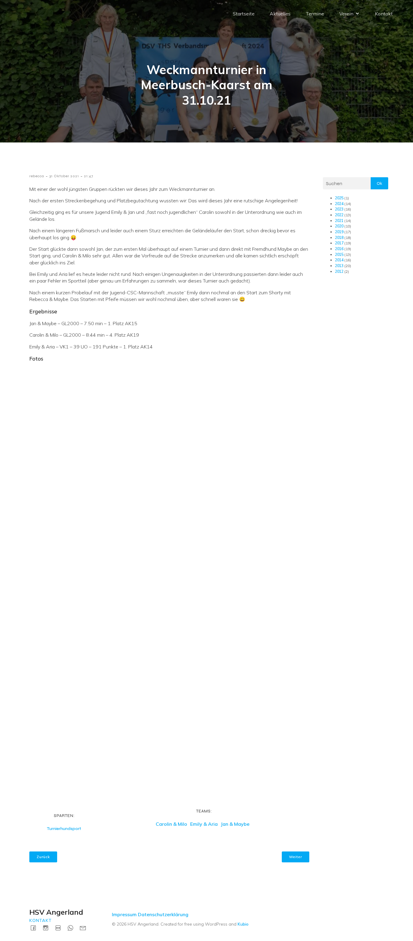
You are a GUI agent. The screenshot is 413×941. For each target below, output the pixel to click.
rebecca (36, 176)
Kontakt (384, 14)
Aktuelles (280, 14)
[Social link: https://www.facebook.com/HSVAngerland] (35, 927)
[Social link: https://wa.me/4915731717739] (73, 927)
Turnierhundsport (64, 828)
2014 (339, 260)
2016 (339, 249)
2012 (339, 271)
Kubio (243, 924)
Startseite (244, 14)
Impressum (124, 914)
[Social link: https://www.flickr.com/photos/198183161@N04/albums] (60, 927)
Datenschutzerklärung (163, 914)
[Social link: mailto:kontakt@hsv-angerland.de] (85, 927)
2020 (339, 226)
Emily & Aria (204, 824)
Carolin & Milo (171, 824)
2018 (339, 237)
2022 (339, 215)
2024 (339, 203)
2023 (339, 209)
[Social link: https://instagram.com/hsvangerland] (48, 927)
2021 (339, 220)
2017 (339, 243)
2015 (339, 254)
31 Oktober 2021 (64, 176)
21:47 (88, 176)
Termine (315, 14)
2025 (339, 198)
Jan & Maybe (235, 824)
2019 (339, 232)
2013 (339, 265)
